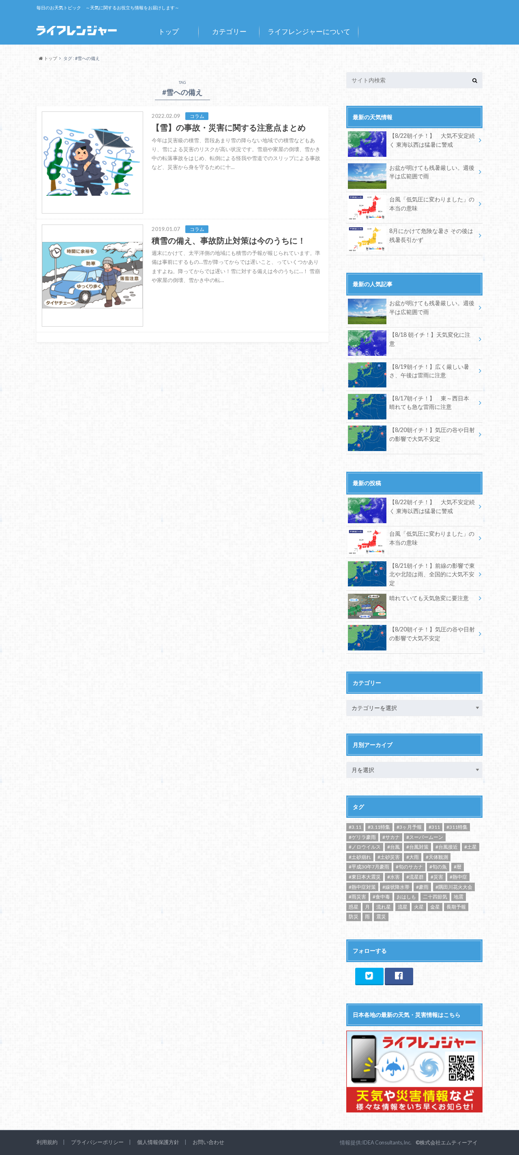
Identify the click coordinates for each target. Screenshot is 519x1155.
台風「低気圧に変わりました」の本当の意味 (431, 204)
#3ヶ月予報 (409, 827)
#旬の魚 (438, 867)
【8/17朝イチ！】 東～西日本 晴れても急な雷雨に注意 (429, 403)
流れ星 (383, 907)
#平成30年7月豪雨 (369, 867)
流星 (402, 907)
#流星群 (415, 877)
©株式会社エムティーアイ (447, 1142)
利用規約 (47, 1142)
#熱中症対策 (362, 887)
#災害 (437, 877)
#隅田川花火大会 (453, 887)
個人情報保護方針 (158, 1142)
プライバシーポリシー (97, 1142)
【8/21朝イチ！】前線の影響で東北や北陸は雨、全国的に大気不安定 (432, 574)
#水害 (393, 877)
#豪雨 (422, 887)
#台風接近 (446, 847)
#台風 (393, 847)
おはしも (406, 897)
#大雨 (412, 857)
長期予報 (456, 907)
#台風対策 (417, 847)
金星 (435, 907)
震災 (381, 916)
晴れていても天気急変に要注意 (429, 598)
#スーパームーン (424, 837)
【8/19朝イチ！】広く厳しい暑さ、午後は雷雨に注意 (429, 371)
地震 (458, 897)
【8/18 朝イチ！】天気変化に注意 (429, 339)
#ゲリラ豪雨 (362, 837)
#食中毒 (381, 897)
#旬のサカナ (409, 867)
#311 (434, 827)
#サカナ (391, 837)
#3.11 (355, 827)
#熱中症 (458, 877)
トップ (168, 31)
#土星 (470, 847)
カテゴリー (229, 31)
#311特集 (457, 827)
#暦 (457, 867)
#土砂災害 (388, 857)
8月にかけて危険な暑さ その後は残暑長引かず (431, 235)
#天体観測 (437, 857)
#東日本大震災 (365, 877)
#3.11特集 (379, 827)
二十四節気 (435, 897)
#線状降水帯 (396, 887)
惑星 (353, 907)
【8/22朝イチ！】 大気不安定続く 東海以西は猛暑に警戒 (432, 140)
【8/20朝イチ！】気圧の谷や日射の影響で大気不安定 (432, 434)
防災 (353, 916)
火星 (419, 907)
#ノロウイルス (365, 847)
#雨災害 (357, 897)
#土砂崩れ (360, 857)
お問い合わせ (208, 1142)
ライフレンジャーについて (309, 31)
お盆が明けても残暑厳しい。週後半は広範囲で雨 (431, 172)
